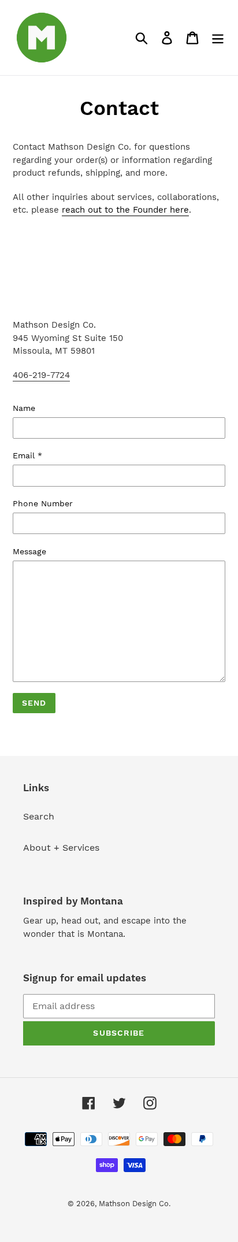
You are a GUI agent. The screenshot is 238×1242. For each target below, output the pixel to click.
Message (29, 551)
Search (38, 816)
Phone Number (43, 503)
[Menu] (217, 38)
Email (27, 455)
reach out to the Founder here (125, 210)
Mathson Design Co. (134, 1203)
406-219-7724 (41, 375)
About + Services (61, 847)
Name (24, 408)
